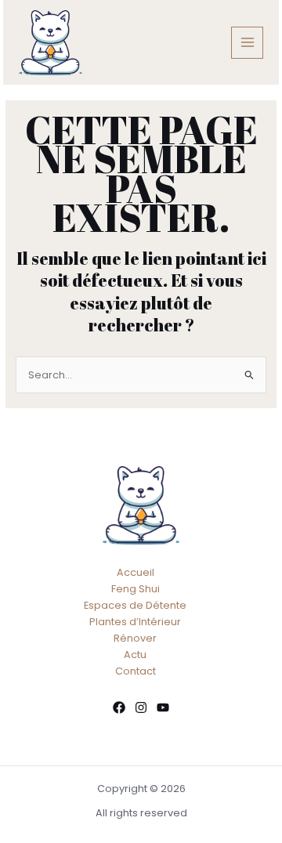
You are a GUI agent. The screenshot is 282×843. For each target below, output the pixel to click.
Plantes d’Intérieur (135, 621)
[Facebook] (119, 707)
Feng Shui (135, 588)
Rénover (135, 638)
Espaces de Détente (135, 605)
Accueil (135, 572)
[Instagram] (141, 707)
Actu (135, 654)
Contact (135, 671)
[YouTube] (163, 707)
